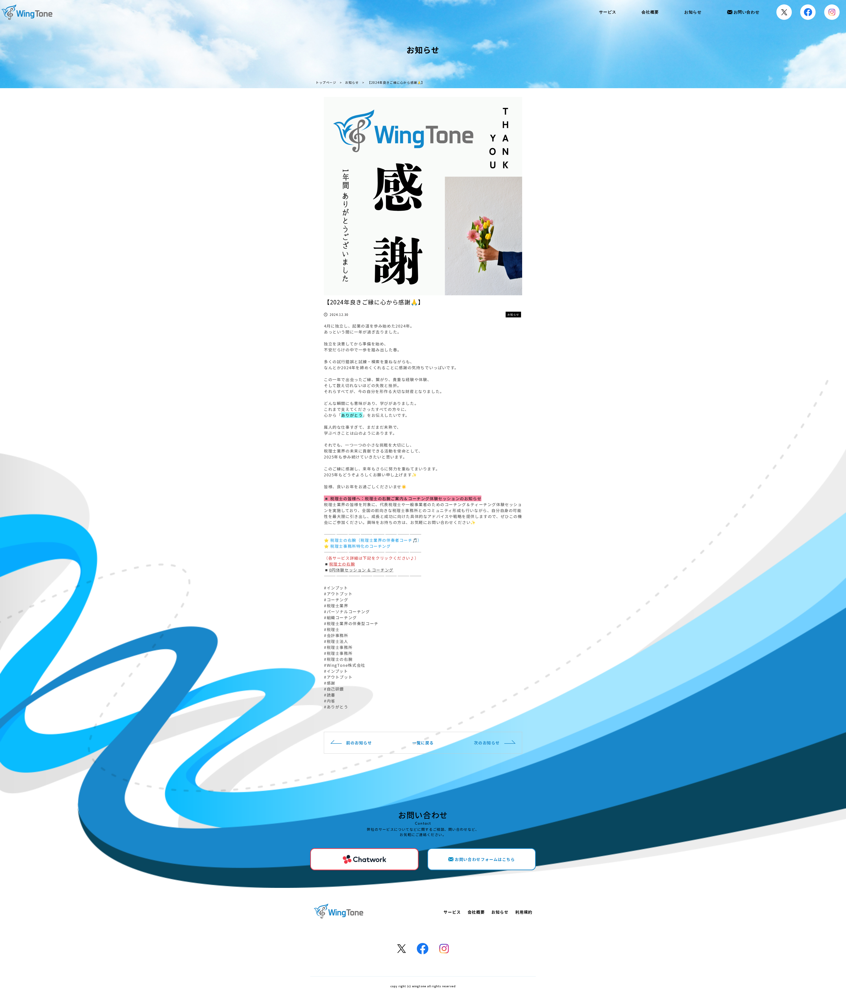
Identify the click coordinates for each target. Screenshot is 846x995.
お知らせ (692, 12)
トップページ (326, 82)
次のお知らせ (487, 742)
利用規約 (523, 912)
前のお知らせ (359, 742)
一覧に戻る (423, 742)
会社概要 (650, 12)
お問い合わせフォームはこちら (485, 859)
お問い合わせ (747, 12)
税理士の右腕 (342, 564)
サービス (607, 12)
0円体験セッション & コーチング (361, 570)
